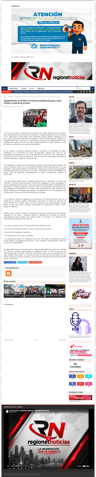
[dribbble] (87, 91)
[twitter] (81, 91)
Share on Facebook (11, 262)
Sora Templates (13, 474)
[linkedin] (90, 91)
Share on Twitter (23, 262)
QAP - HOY (32, 88)
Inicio (4, 88)
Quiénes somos (40, 88)
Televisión (23, 88)
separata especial (13, 88)
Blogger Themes (37, 474)
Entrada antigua (62, 339)
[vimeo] (84, 91)
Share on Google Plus (36, 262)
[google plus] (93, 91)
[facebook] (78, 91)
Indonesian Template (21, 474)
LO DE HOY (20, 106)
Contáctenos (88, 474)
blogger (31, 474)
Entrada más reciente (8, 339)
